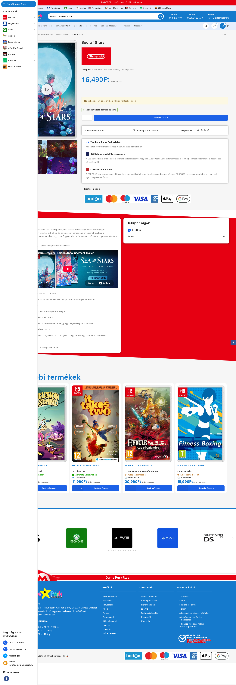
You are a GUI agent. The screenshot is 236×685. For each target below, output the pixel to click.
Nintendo (98, 69)
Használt (107, 629)
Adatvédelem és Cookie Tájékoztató (190, 618)
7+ (224, 236)
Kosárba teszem (161, 117)
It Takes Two (78, 471)
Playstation (108, 604)
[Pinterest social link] (201, 130)
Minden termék (110, 596)
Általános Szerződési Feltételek (194, 612)
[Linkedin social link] (205, 130)
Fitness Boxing (184, 471)
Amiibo (106, 612)
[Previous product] (222, 34)
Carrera (106, 625)
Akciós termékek (149, 596)
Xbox (105, 608)
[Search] (160, 16)
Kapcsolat (146, 621)
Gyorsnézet (64, 390)
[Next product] (228, 34)
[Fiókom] (206, 26)
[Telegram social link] (208, 130)
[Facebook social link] (6, 678)
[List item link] (18, 642)
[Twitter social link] (198, 130)
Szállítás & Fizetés (149, 612)
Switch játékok (63, 34)
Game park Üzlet (149, 600)
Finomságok (108, 617)
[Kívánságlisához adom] (64, 396)
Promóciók (146, 617)
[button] (233, 538)
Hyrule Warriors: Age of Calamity (141, 471)
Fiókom (182, 608)
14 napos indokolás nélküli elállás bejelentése (191, 625)
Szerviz (144, 608)
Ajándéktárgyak (110, 621)
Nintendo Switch (46, 34)
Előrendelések (109, 633)
